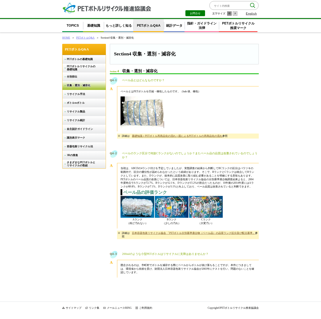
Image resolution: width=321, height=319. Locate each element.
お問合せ (195, 13)
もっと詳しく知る (119, 25)
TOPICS (73, 25)
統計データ (174, 25)
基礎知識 (93, 25)
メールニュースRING (119, 307)
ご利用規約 (145, 307)
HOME (66, 37)
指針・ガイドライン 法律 (202, 25)
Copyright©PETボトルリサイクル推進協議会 (233, 307)
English (251, 13)
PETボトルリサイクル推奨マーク (238, 25)
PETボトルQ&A (148, 25)
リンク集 (94, 307)
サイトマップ (73, 307)
